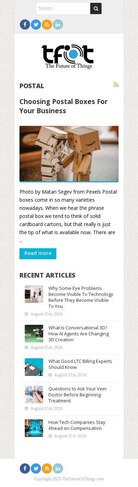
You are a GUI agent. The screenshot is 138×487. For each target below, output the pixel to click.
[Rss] (46, 24)
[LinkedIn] (57, 24)
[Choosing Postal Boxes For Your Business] (69, 154)
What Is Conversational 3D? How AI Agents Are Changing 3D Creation (78, 333)
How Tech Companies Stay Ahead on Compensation (76, 425)
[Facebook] (24, 24)
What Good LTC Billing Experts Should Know (80, 364)
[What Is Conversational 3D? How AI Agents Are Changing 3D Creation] (34, 333)
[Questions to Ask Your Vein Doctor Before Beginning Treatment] (34, 394)
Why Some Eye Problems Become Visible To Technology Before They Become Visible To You (80, 297)
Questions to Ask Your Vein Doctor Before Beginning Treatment (77, 394)
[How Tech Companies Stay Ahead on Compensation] (34, 428)
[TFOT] (69, 54)
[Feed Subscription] (116, 85)
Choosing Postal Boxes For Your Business (63, 106)
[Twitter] (35, 24)
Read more (37, 253)
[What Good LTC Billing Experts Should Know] (34, 367)
